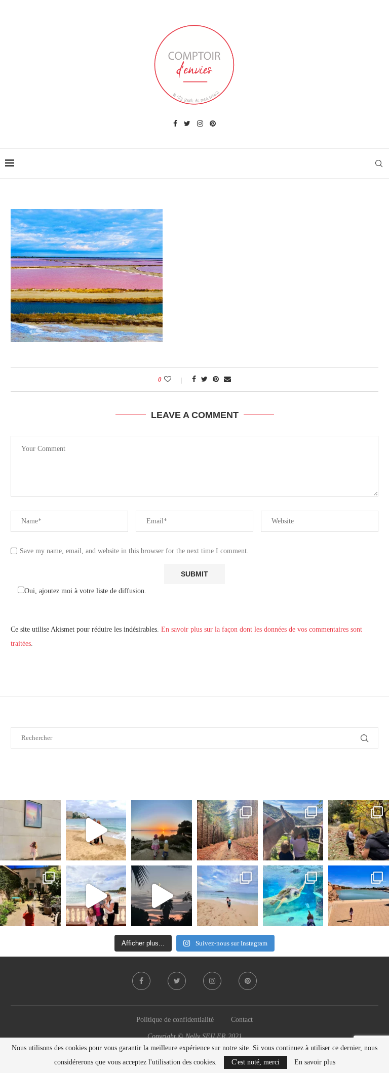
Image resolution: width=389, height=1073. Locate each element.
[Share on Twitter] (204, 380)
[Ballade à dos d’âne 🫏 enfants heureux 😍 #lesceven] (293, 830)
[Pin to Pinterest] (216, 380)
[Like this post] (174, 380)
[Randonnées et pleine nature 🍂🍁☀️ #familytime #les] (227, 830)
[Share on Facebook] (194, 380)
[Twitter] (187, 124)
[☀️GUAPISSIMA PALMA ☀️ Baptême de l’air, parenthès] (358, 895)
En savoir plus (314, 1062)
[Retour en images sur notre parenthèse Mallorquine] (96, 895)
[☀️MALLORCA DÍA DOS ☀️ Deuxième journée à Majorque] (293, 895)
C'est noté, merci (255, 1062)
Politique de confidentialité (175, 1019)
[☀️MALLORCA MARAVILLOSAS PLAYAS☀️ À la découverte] (227, 895)
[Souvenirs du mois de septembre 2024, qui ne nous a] (161, 895)
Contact (242, 1019)
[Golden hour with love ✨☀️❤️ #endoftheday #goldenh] (161, 830)
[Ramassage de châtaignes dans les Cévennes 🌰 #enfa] (358, 830)
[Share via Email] (227, 380)
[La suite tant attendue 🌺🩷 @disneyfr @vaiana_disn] (30, 830)
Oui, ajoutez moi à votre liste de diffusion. (85, 591)
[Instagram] (200, 124)
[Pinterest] (213, 124)
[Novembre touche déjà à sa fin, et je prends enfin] (96, 830)
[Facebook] (175, 124)
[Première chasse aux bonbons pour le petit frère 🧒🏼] (30, 895)
